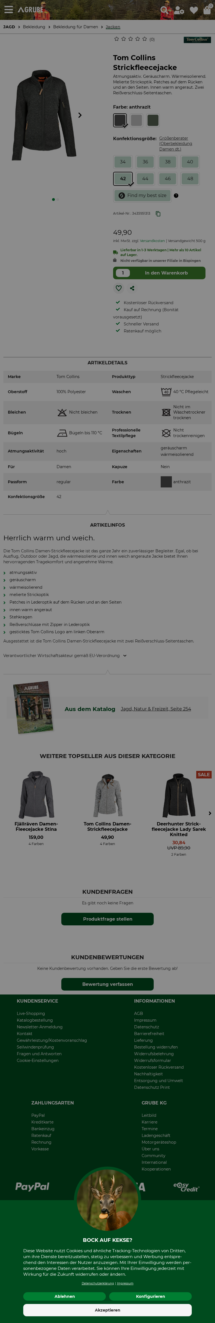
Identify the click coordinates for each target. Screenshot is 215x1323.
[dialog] (107, 661)
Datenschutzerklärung (98, 1283)
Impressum (125, 1283)
